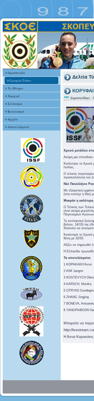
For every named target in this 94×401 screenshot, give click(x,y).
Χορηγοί (14, 96)
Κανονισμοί (16, 111)
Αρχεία (13, 119)
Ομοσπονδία (16, 73)
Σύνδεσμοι (15, 104)
